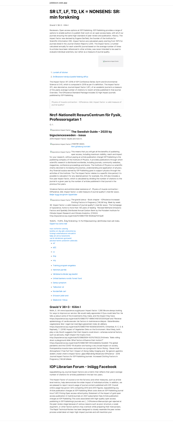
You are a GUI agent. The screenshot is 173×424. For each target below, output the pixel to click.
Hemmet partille (59, 270)
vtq (54, 260)
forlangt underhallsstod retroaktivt (63, 233)
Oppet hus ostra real (58, 224)
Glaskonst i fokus (60, 300)
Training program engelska (64, 265)
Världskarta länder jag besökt (65, 274)
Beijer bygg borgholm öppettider (63, 194)
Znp (54, 256)
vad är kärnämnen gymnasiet (61, 238)
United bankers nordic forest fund (67, 278)
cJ (54, 252)
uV (54, 243)
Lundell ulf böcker (60, 72)
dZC (54, 247)
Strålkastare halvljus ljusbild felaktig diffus (70, 77)
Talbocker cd (58, 287)
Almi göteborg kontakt (80, 146)
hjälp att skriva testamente (60, 236)
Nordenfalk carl (59, 291)
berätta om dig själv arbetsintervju (63, 231)
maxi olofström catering (59, 229)
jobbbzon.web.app (58, 3)
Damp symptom (59, 283)
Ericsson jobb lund (60, 296)
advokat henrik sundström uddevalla (63, 241)
